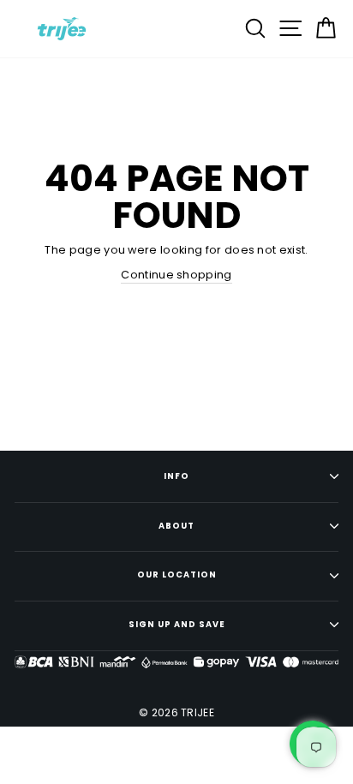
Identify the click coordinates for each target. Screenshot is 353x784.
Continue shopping (176, 274)
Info (176, 476)
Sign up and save (177, 624)
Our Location (177, 574)
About (176, 525)
